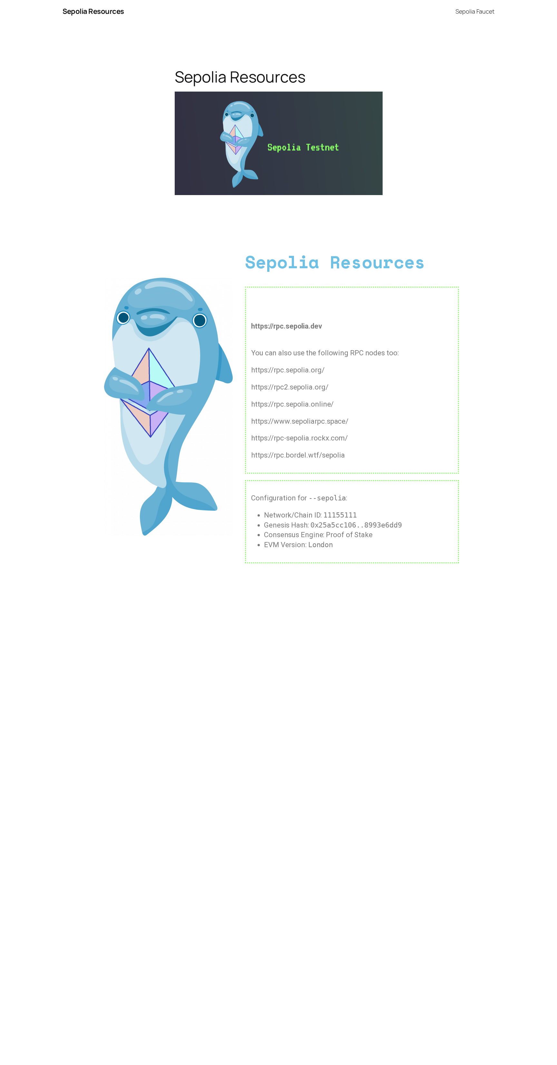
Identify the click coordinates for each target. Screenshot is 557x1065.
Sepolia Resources (93, 11)
